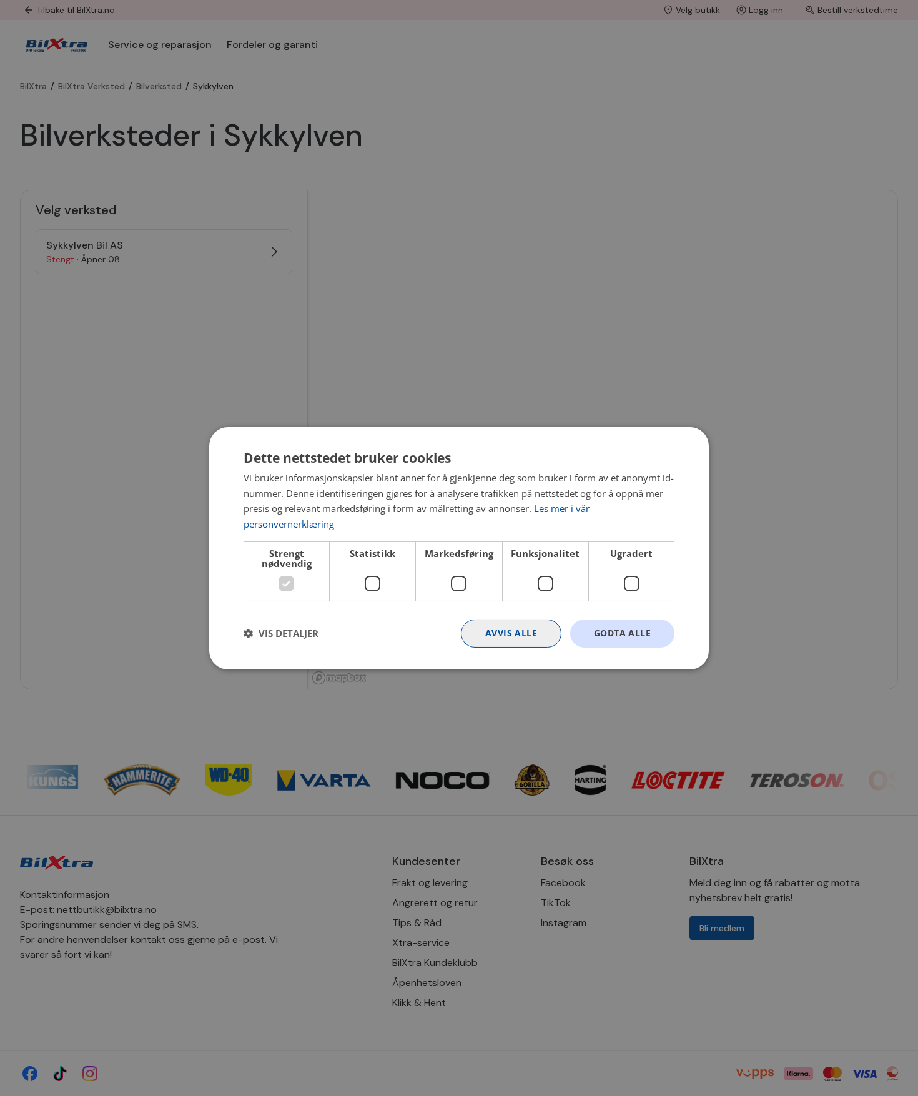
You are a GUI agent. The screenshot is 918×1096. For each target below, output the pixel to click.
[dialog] (459, 548)
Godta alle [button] (622, 633)
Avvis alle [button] (511, 633)
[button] (281, 633)
